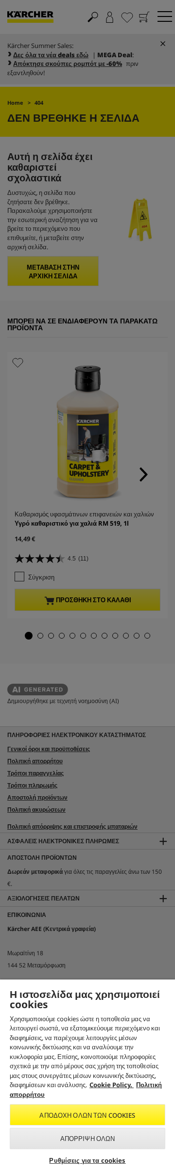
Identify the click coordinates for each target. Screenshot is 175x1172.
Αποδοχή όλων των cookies (87, 1115)
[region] (87, 1075)
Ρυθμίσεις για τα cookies (87, 1160)
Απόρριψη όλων (87, 1138)
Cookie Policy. (111, 1084)
